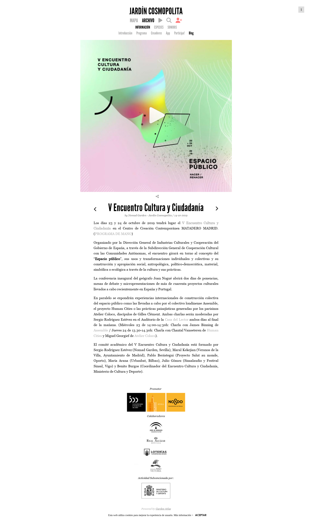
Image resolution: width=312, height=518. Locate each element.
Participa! (179, 33)
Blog (191, 33)
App (168, 33)
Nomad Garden (137, 215)
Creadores (156, 33)
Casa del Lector (176, 319)
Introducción (125, 33)
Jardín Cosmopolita (160, 215)
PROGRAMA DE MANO (113, 234)
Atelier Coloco (144, 336)
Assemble (101, 330)
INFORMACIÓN (142, 27)
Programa (141, 33)
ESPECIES (158, 27)
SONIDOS (172, 27)
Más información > (183, 515)
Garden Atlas (163, 508)
